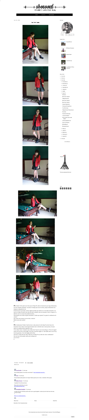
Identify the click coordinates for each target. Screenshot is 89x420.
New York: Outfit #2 (66, 100)
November (65, 83)
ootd (18, 364)
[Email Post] (25, 362)
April (64, 130)
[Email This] (27, 362)
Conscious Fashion (65, 115)
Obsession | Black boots (66, 120)
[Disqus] (35, 383)
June (63, 93)
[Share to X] (30, 362)
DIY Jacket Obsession (70, 48)
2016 (62, 78)
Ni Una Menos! (65, 124)
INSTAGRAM (51, 14)
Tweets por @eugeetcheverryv (65, 172)
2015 (62, 80)
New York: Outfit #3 (66, 96)
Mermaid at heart (65, 126)
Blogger (58, 412)
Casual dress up (69, 60)
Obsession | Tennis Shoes (66, 106)
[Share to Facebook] (31, 362)
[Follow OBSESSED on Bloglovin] (64, 169)
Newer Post (16, 400)
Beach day (64, 111)
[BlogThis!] (28, 362)
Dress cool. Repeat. (65, 122)
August (64, 89)
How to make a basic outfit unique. (67, 118)
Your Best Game (65, 108)
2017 (62, 76)
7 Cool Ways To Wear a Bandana (70, 67)
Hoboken (64, 94)
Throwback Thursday (66, 113)
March (64, 132)
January (64, 136)
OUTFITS (43, 14)
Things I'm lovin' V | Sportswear (68, 109)
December (65, 81)
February (64, 134)
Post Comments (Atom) (23, 403)
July (63, 91)
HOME (36, 14)
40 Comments (21, 362)
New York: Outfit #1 (66, 102)
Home (35, 400)
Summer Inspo (69, 54)
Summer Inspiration (66, 104)
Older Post (55, 400)
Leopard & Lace (69, 41)
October (64, 85)
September (65, 87)
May (63, 128)
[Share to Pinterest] (32, 362)
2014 (62, 138)
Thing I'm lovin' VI (65, 98)
